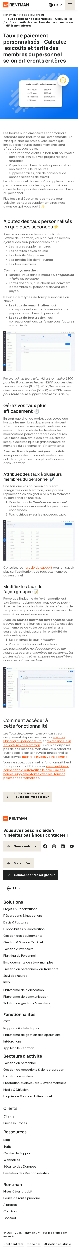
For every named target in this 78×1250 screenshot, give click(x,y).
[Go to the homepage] (15, 818)
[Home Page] (16, 4)
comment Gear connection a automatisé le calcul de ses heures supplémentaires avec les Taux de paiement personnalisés (36, 772)
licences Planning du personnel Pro (34, 739)
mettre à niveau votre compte (44, 757)
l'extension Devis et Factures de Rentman (37, 743)
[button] (55, 5)
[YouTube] (71, 846)
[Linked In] (62, 846)
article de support (38, 567)
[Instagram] (54, 846)
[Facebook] (45, 846)
